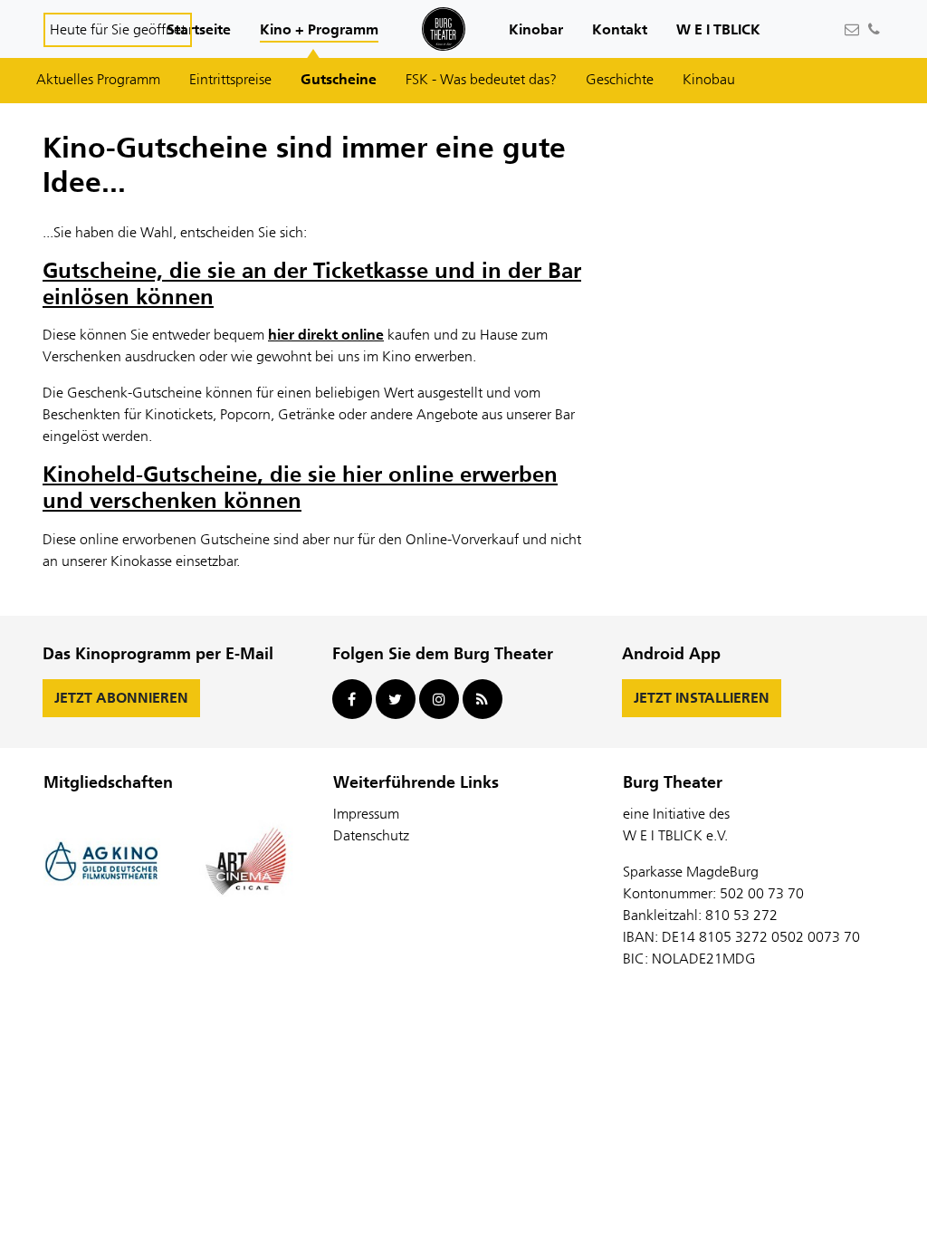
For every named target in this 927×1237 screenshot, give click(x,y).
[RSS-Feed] (482, 699)
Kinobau (709, 79)
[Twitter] (396, 699)
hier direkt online (326, 334)
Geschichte (620, 79)
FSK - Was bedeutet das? (481, 79)
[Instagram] (439, 699)
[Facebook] (352, 699)
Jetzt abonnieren (121, 697)
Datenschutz (371, 835)
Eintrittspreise (230, 79)
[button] (198, 31)
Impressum (366, 813)
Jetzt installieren (701, 697)
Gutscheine (339, 79)
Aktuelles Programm (98, 79)
